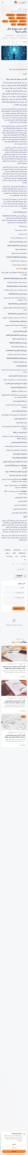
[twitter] (16, 564)
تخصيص (14, 1144)
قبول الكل (14, 1151)
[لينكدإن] (13, 41)
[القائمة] (2, 2)
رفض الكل (14, 1147)
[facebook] (20, 564)
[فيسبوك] (20, 41)
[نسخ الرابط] (9, 41)
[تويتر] (16, 41)
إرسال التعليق (17, 608)
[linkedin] (13, 564)
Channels (19, 268)
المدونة (19, 9)
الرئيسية (25, 9)
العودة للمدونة (20, 569)
